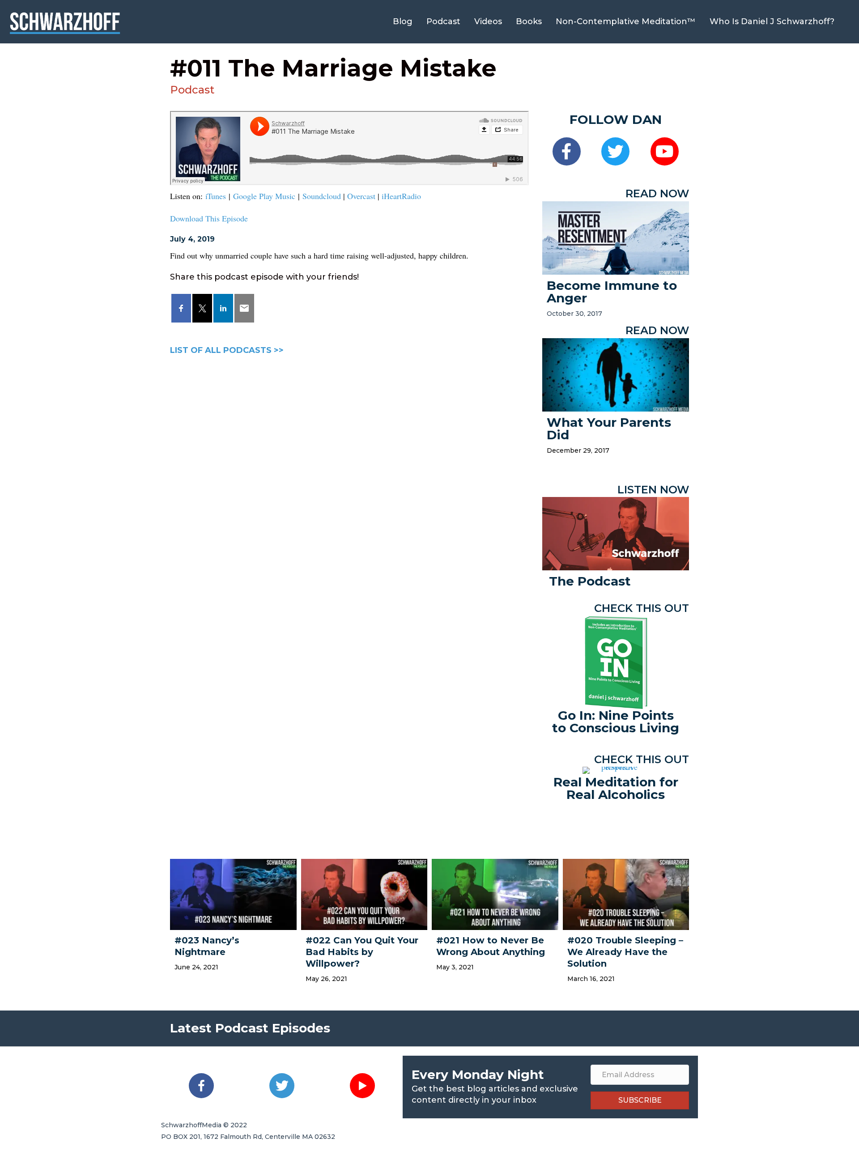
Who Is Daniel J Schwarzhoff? (772, 21)
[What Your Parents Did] (615, 373)
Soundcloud (321, 196)
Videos (488, 21)
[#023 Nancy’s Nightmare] (233, 893)
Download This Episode (209, 218)
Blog (402, 21)
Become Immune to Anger (612, 292)
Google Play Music (264, 196)
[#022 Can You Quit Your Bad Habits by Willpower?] (364, 893)
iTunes (215, 196)
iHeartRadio (401, 196)
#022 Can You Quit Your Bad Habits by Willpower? (362, 952)
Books (529, 21)
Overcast (361, 196)
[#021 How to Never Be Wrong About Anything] (495, 893)
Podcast (443, 21)
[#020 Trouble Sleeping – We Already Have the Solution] (626, 893)
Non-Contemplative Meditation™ (626, 21)
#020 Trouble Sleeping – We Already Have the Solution (625, 952)
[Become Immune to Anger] (615, 236)
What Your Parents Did (609, 428)
